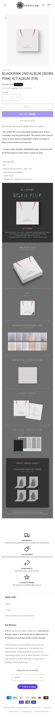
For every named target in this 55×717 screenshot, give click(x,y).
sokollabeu (11, 707)
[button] (5, 5)
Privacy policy (47, 707)
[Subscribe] (40, 677)
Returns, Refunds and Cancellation (19, 615)
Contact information (42, 711)
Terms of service (14, 711)
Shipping (14, 88)
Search (8, 604)
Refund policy (35, 707)
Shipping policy (27, 711)
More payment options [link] (27, 120)
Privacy (8, 610)
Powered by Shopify (22, 707)
